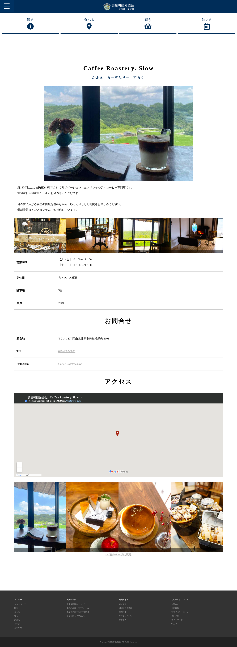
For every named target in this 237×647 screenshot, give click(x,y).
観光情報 (122, 604)
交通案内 (122, 620)
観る (30, 20)
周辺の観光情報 (125, 608)
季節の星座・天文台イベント (79, 608)
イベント (18, 624)
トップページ (20, 604)
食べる (89, 20)
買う (148, 20)
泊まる (207, 20)
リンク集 (175, 616)
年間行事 (122, 612)
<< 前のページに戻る (118, 554)
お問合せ (175, 604)
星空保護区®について (76, 604)
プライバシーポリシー (180, 612)
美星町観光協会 (115, 642)
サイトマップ (177, 620)
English (174, 624)
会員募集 (175, 608)
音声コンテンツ (125, 616)
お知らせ (18, 627)
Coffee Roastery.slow (70, 363)
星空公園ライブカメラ (76, 616)
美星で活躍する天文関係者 (78, 612)
